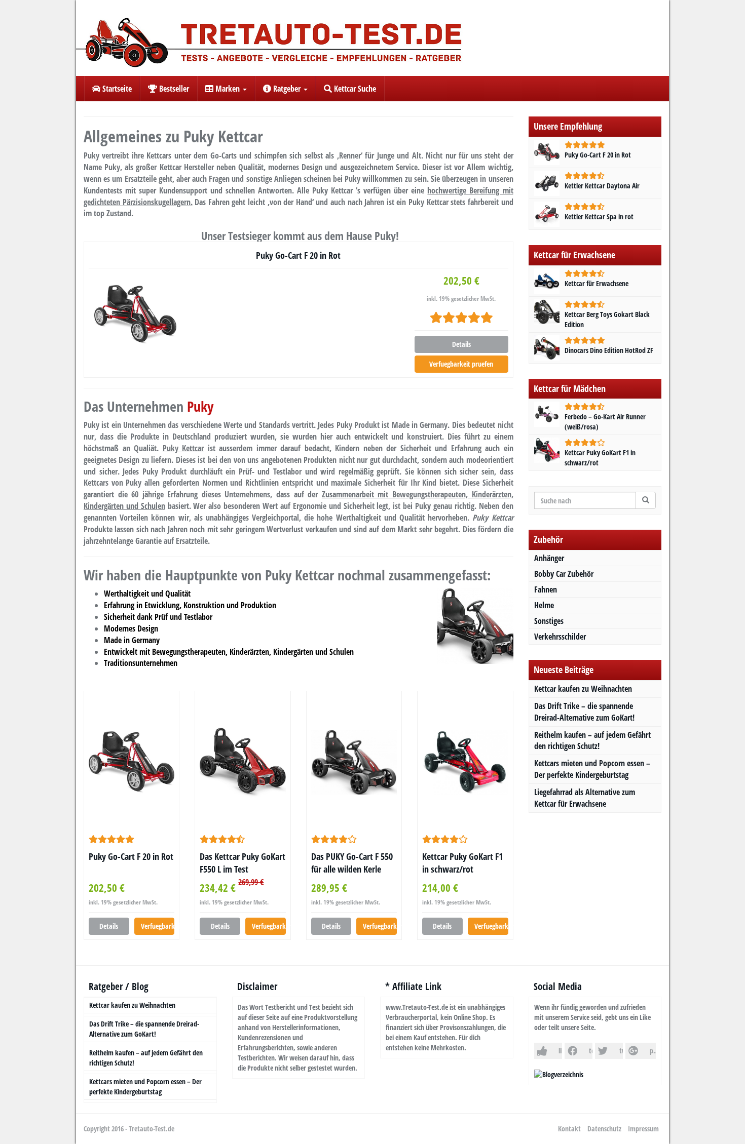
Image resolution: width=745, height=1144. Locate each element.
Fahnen (545, 589)
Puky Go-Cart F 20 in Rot (298, 255)
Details (461, 344)
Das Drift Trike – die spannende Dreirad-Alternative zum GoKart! (584, 711)
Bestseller (173, 88)
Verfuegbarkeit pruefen (461, 364)
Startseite (116, 88)
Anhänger (549, 558)
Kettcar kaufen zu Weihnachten (583, 688)
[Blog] (558, 1074)
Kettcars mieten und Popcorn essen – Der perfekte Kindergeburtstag (592, 769)
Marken (227, 88)
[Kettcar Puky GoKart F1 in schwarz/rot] (465, 762)
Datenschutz (604, 1128)
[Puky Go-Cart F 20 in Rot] (135, 314)
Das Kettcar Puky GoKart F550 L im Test (242, 862)
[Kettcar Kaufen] (372, 38)
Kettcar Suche (354, 88)
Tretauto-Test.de (151, 1128)
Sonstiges (549, 620)
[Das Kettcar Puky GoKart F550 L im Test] (242, 762)
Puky (200, 406)
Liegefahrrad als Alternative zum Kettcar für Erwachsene (584, 797)
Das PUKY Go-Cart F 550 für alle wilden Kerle (352, 862)
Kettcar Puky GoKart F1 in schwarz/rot (462, 862)
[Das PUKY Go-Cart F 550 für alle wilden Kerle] (354, 762)
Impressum (643, 1128)
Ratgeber (287, 88)
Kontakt (569, 1128)
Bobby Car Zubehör (563, 573)
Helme (544, 605)
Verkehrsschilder (560, 636)
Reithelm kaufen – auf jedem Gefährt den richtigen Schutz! (592, 740)
